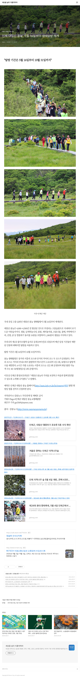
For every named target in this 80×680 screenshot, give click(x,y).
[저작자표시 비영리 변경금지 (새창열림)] (27, 567)
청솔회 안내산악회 (14, 536)
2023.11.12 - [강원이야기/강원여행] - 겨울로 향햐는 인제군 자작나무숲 (30, 443)
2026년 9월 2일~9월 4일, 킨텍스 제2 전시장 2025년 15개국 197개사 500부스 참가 (32, 555)
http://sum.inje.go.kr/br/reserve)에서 (51, 385)
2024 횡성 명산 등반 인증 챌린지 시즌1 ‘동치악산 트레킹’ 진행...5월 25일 (25, 577)
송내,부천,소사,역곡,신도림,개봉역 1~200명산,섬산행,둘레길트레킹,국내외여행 (35, 539)
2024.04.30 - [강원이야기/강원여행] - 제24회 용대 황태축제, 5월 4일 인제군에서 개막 (37, 498)
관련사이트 (5, 669)
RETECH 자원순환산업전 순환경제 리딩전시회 (25, 551)
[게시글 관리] (13, 566)
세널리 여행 (8, 573)
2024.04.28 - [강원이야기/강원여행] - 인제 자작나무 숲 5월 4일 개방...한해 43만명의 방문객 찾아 (39, 470)
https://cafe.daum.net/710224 (16, 533)
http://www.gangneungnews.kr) (32, 409)
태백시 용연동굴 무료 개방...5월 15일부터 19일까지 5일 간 (21, 584)
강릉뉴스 (4, 672)
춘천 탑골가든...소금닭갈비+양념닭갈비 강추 (17, 581)
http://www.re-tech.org (14, 548)
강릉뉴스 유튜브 (6, 676)
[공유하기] (10, 566)
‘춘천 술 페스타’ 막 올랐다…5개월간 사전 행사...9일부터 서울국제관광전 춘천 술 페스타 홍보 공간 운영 (33, 586)
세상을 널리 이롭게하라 (10, 2)
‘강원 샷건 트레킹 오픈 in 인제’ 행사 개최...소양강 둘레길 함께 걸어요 (24, 579)
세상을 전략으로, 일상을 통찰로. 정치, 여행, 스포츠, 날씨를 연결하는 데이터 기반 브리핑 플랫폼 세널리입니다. (37, 649)
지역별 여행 (16, 573)
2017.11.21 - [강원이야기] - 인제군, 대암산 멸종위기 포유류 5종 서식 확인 (31, 417)
